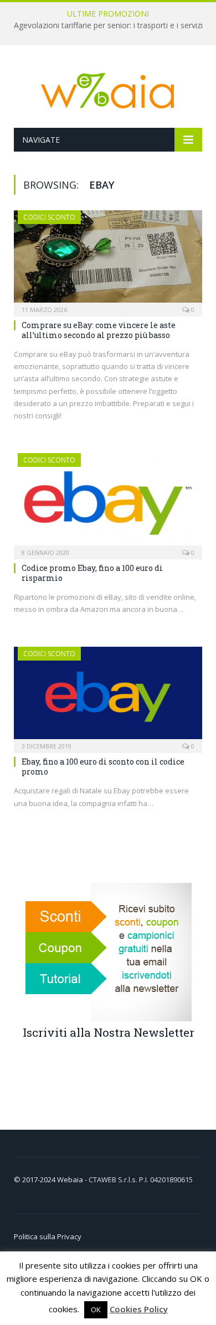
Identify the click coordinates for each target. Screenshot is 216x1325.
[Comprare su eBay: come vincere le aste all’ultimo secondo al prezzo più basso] (108, 259)
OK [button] (96, 1309)
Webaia (71, 1179)
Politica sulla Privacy (47, 1236)
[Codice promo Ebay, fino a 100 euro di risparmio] (108, 502)
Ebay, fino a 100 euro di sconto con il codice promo (103, 766)
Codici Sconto (49, 217)
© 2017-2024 (35, 1179)
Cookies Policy (139, 1308)
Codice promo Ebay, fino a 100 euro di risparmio (92, 573)
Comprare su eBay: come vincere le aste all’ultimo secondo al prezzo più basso (99, 330)
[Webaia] (108, 88)
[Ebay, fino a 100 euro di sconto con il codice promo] (108, 696)
